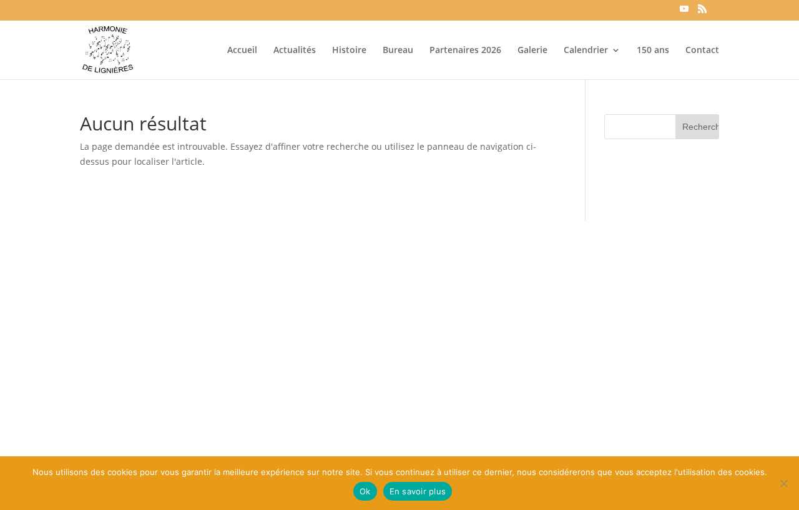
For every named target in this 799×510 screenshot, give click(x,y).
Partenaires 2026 (465, 51)
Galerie (532, 51)
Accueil (242, 51)
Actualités (294, 51)
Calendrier (586, 51)
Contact (702, 51)
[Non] (783, 483)
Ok (365, 491)
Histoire (349, 51)
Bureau (398, 51)
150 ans (653, 51)
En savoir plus (418, 491)
